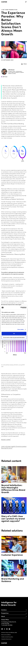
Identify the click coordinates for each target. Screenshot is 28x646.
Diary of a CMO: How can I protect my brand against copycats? (13, 518)
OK (14, 333)
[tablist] (14, 621)
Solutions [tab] (4, 610)
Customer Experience (12, 555)
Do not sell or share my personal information (14, 337)
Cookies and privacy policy (7, 636)
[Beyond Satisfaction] (14, 474)
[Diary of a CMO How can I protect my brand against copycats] (14, 505)
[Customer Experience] (14, 544)
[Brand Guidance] (14, 568)
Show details (20, 329)
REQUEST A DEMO (5, 439)
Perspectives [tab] (4, 613)
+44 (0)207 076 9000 (7, 625)
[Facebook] (7, 629)
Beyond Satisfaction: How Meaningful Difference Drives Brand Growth (13, 489)
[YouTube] (2, 629)
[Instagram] (4, 629)
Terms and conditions (6, 634)
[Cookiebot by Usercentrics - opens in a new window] (20, 307)
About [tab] (3, 616)
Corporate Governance (6, 639)
